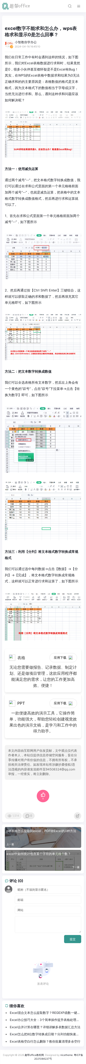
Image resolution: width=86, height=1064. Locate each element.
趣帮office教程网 (34, 1055)
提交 (73, 939)
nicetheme (66, 1055)
